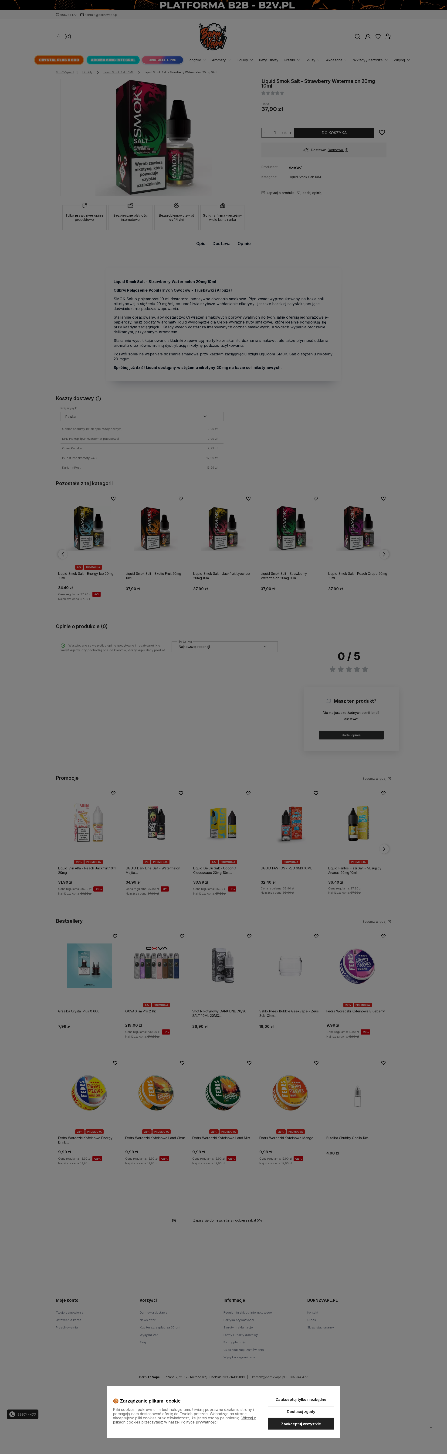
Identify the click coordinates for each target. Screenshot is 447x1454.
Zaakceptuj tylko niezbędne (301, 1399)
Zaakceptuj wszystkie (301, 1424)
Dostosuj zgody (301, 1411)
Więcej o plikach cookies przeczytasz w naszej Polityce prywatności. (184, 1420)
